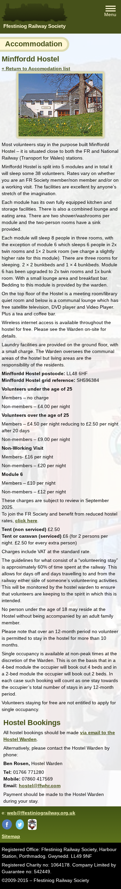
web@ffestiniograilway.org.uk (41, 812)
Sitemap (11, 836)
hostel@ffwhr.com (40, 785)
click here (26, 520)
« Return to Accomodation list (36, 68)
